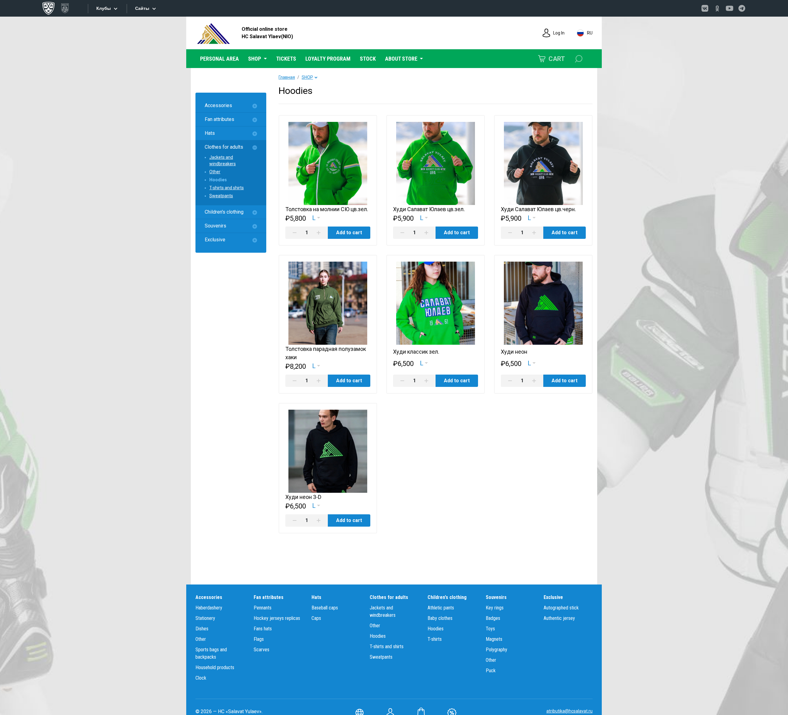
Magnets (494, 639)
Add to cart (349, 232)
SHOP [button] (255, 58)
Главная (287, 77)
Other (214, 171)
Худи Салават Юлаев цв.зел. (429, 209)
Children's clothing (224, 212)
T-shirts (435, 639)
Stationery (205, 618)
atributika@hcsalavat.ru (569, 711)
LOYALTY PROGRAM (328, 58)
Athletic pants (441, 608)
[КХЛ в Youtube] (729, 8)
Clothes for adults (224, 147)
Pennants (262, 608)
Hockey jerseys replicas (277, 618)
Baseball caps (325, 608)
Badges (493, 618)
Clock (200, 678)
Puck (491, 670)
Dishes (201, 629)
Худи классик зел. (416, 351)
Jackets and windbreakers (222, 160)
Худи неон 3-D (303, 497)
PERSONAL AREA (219, 58)
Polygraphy (496, 650)
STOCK (368, 58)
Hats (210, 133)
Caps (316, 618)
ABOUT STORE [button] (402, 58)
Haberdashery (208, 608)
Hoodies (218, 179)
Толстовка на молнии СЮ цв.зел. (326, 209)
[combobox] (316, 218)
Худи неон (514, 351)
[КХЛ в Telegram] (742, 8)
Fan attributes (219, 119)
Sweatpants (221, 195)
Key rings (495, 608)
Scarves (261, 650)
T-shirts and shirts (226, 187)
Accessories (218, 105)
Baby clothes (440, 618)
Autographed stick (561, 608)
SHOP (307, 77)
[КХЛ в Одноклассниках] (717, 8)
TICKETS (286, 58)
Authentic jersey (559, 618)
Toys (490, 629)
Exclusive (215, 240)
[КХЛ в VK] (705, 8)
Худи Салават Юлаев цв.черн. (538, 209)
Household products (214, 667)
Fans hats (263, 629)
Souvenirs (215, 226)
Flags (259, 639)
